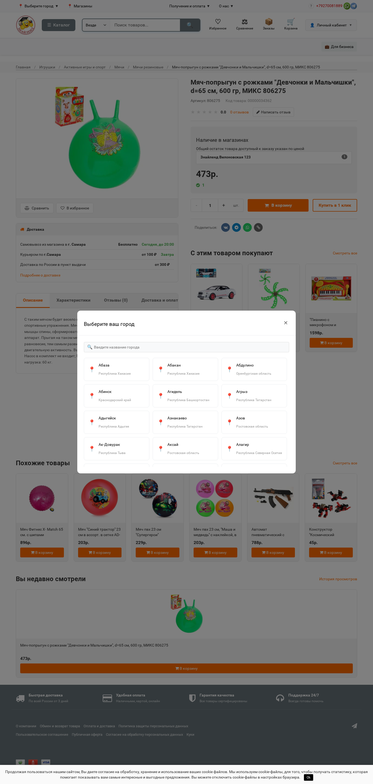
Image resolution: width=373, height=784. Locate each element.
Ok (308, 777)
